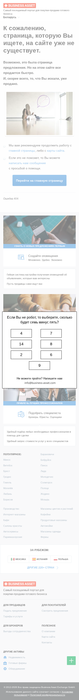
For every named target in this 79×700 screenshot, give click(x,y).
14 (21, 344)
